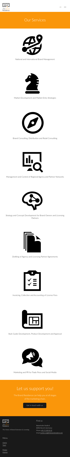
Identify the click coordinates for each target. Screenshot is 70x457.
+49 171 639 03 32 (46, 430)
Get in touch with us (35, 405)
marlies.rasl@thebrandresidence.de (51, 433)
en (60, 7)
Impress (5, 452)
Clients (5, 443)
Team (4, 445)
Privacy (5, 450)
